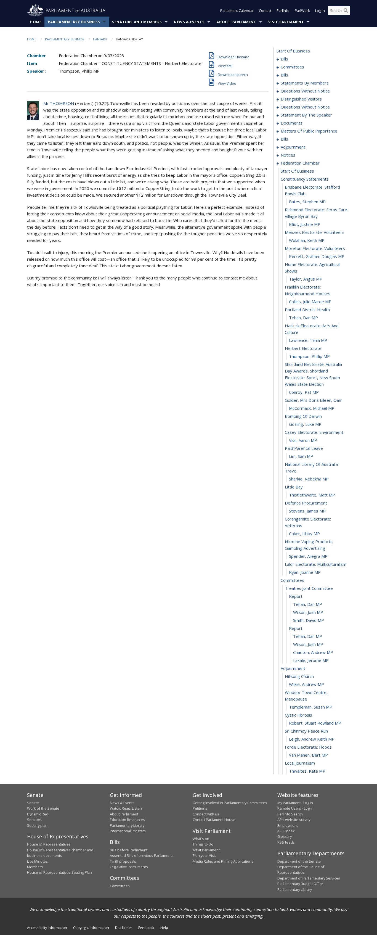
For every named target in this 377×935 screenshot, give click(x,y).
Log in (320, 10)
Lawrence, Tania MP (308, 340)
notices (288, 155)
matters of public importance (309, 131)
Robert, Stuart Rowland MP (315, 723)
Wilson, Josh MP (308, 612)
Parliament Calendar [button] (237, 10)
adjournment (293, 147)
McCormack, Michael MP (311, 408)
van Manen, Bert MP (308, 755)
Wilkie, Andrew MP (306, 684)
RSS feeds (286, 842)
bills (284, 59)
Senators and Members (137, 21)
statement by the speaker (306, 115)
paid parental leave (304, 448)
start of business (293, 51)
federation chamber (300, 163)
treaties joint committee (309, 588)
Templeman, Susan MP (310, 707)
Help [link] (164, 927)
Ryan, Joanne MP (305, 572)
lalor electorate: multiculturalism (315, 564)
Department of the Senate (299, 861)
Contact (265, 10)
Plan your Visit (204, 855)
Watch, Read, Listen (126, 808)
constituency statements (305, 179)
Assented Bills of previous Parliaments (142, 855)
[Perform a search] (346, 10)
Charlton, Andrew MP (313, 652)
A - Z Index (286, 830)
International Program (128, 830)
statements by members (305, 83)
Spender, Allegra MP (308, 556)
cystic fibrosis (298, 715)
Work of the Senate (43, 808)
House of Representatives (49, 844)
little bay (294, 487)
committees (292, 67)
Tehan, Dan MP (303, 317)
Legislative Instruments (129, 866)
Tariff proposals (123, 861)
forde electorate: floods (308, 747)
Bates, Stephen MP (307, 201)
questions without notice (305, 91)
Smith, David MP (308, 620)
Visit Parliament (286, 21)
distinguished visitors (301, 99)
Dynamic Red (37, 814)
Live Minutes (37, 861)
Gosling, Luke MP (305, 424)
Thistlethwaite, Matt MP (312, 495)
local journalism (300, 763)
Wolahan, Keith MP (307, 240)
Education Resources (127, 819)
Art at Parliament (206, 849)
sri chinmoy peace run (306, 731)
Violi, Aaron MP (303, 440)
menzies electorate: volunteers (314, 232)
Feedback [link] (146, 927)
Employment (287, 825)
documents (291, 123)
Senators (34, 819)
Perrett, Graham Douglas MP (316, 256)
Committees (120, 885)
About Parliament (236, 21)
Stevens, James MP (307, 511)
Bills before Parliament (128, 849)
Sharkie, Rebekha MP (309, 479)
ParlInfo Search (290, 814)
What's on (201, 838)
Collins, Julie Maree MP (310, 301)
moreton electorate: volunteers (315, 248)
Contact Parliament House (214, 819)
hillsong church (299, 676)
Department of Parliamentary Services (308, 878)
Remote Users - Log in (295, 808)
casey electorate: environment (314, 432)
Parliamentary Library (127, 825)
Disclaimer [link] (123, 927)
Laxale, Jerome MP (311, 660)
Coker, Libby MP (304, 533)
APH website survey (293, 819)
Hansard (100, 39)
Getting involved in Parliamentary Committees (230, 802)
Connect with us (206, 814)
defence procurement (306, 503)
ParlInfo (283, 10)
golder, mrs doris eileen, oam (314, 400)
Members (35, 866)
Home (36, 21)
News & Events (189, 21)
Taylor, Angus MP (305, 279)
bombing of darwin (303, 416)
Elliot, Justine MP (304, 224)
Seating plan (37, 825)
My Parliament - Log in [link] (295, 802)
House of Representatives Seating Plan (59, 872)
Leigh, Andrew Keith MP (311, 739)
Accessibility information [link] (47, 927)
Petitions (200, 808)
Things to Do (203, 844)
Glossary (284, 836)
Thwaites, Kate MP (307, 771)
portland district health (307, 309)
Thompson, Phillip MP (309, 356)
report (295, 596)
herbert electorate (303, 348)
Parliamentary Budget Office (300, 883)
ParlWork (302, 10)
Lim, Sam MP (301, 456)
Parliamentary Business (74, 21)
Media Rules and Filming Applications (223, 861)
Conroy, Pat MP (304, 392)
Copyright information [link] (91, 927)
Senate (33, 802)
